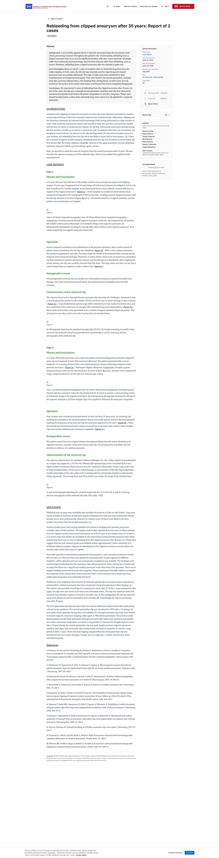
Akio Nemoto (147, 139)
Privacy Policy (81, 855)
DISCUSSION (54, 507)
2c (122, 310)
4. (47, 685)
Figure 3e (99, 429)
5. (47, 693)
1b (83, 198)
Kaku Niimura (147, 142)
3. (47, 676)
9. (47, 735)
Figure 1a (81, 192)
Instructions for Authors (149, 6)
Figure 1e (99, 266)
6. (47, 704)
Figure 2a (52, 304)
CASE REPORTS (55, 164)
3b (104, 371)
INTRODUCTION (56, 108)
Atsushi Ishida (147, 131)
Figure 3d (122, 423)
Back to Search (57, 19)
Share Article (153, 104)
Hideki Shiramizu (148, 147)
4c (54, 476)
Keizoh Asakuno (148, 136)
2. (47, 665)
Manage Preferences (175, 853)
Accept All (189, 853)
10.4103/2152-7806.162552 (152, 77)
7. (47, 716)
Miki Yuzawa (147, 151)
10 (87, 143)
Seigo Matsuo (147, 134)
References (52, 645)
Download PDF (157, 93)
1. (47, 650)
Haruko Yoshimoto (149, 144)
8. (47, 727)
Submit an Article (130, 6)
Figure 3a (69, 367)
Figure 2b (127, 307)
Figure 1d (99, 250)
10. (48, 743)
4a (126, 470)
